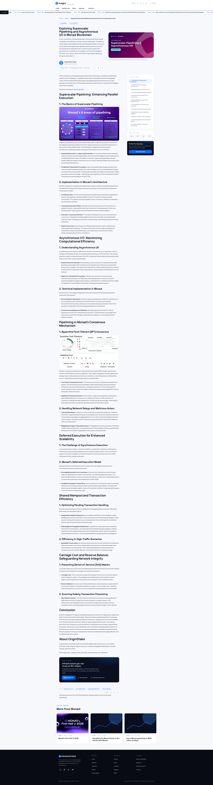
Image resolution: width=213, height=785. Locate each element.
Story (115, 762)
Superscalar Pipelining (94, 689)
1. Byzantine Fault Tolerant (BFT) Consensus (139, 96)
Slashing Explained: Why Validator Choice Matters (40, 12)
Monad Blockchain (80, 689)
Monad (67, 18)
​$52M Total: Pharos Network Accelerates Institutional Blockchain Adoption (107, 12)
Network (94, 762)
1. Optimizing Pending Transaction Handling (140, 112)
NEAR (115, 773)
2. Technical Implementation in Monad (141, 92)
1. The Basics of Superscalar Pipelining (139, 81)
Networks (81, 8)
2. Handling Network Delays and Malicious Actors (139, 100)
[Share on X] (98, 68)
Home (61, 18)
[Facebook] (64, 769)
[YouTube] (72, 769)
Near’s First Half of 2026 (10, 12)
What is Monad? (78, 89)
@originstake (84, 677)
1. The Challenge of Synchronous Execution (140, 105)
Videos (94, 769)
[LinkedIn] (68, 769)
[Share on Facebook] (114, 692)
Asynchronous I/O (68, 689)
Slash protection (140, 766)
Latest (57, 8)
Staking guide (95, 773)
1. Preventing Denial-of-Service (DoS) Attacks (141, 120)
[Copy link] (103, 68)
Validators (139, 762)
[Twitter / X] (60, 769)
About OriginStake (141, 759)
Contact (138, 769)
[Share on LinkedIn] (117, 692)
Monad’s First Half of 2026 (70, 12)
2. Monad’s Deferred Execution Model (141, 109)
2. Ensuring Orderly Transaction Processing (139, 124)
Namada (116, 769)
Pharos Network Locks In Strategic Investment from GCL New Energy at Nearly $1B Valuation (162, 12)
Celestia (116, 766)
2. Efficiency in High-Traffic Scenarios (141, 116)
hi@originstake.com (98, 677)
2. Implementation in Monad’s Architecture (138, 85)
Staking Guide (66, 8)
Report (74, 8)
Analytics (91, 8)
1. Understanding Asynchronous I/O (140, 89)
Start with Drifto (69, 677)
